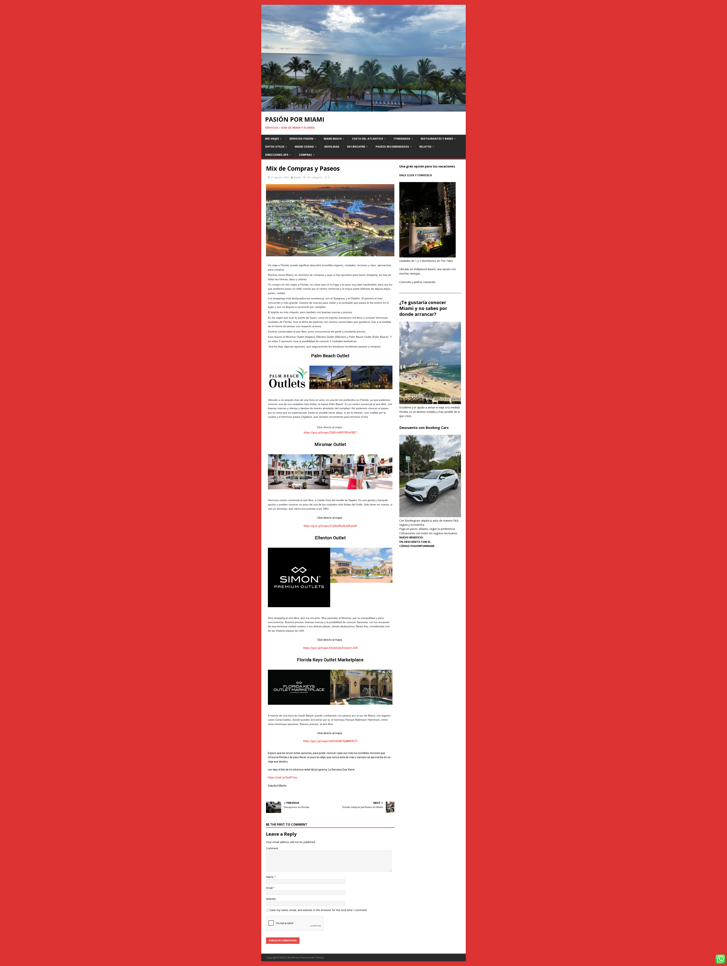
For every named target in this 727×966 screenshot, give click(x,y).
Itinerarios (402, 138)
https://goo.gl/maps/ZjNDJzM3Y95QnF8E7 (330, 432)
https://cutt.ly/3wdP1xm (282, 777)
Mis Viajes (272, 138)
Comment (272, 848)
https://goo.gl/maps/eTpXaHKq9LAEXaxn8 (330, 525)
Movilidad (331, 146)
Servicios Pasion (301, 138)
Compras (305, 154)
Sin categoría (314, 177)
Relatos (425, 146)
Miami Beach (333, 138)
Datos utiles (274, 146)
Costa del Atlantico (367, 138)
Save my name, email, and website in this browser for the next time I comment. (318, 910)
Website (271, 899)
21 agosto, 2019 (280, 177)
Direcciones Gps (276, 154)
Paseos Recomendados (392, 146)
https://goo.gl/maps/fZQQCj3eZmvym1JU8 (330, 647)
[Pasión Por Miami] (363, 109)
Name (270, 877)
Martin (297, 177)
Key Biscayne (356, 146)
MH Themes (317, 957)
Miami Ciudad (304, 146)
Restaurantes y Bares (437, 138)
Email (269, 888)
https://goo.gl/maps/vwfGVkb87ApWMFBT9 (330, 741)
